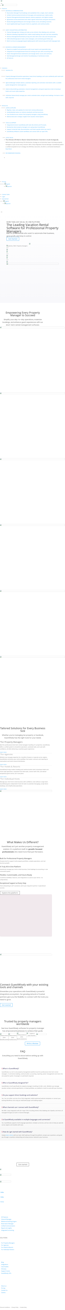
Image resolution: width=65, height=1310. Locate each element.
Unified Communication (11, 572)
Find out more (7, 390)
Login (3, 196)
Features (4, 8)
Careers (3, 1292)
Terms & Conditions (5, 1307)
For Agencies (5, 1245)
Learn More (13, 171)
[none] (34, 186)
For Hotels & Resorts (7, 1247)
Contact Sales (6, 194)
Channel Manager (8, 375)
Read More (9, 149)
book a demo (9, 1135)
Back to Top (55, 1298)
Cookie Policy (23, 1307)
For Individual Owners (7, 1249)
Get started (6, 1005)
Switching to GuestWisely (6, 1296)
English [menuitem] (8, 184)
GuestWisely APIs (6, 1273)
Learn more (3, 752)
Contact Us (4, 1290)
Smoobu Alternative (11, 1299)
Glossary (3, 1269)
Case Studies (4, 1266)
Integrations (4, 1264)
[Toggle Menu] (1, 3)
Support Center (5, 1271)
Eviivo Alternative (21, 1299)
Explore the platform (10, 893)
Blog (2, 1262)
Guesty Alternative (27, 1296)
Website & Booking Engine (12, 441)
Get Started (12, 160)
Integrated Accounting (10, 704)
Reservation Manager (10, 506)
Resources (5, 105)
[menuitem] (7, 184)
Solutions (4, 68)
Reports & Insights (8, 638)
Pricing (4, 181)
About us (3, 1286)
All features (10, 58)
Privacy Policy (15, 1307)
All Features (4, 1217)
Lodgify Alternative (17, 1296)
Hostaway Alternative (38, 1296)
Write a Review (32, 1043)
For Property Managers (8, 1243)
